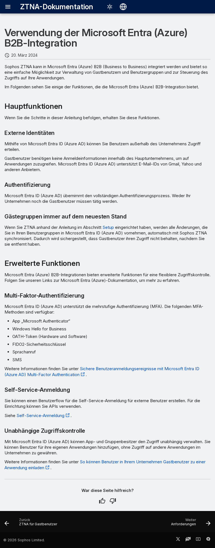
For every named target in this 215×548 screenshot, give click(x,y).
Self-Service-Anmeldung (40, 415)
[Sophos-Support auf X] (178, 540)
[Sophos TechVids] (198, 540)
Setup (108, 227)
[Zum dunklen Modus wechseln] (109, 6)
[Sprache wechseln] (123, 6)
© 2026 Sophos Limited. (24, 540)
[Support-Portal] (188, 540)
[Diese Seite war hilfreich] (102, 501)
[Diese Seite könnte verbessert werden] (113, 501)
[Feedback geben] (208, 540)
